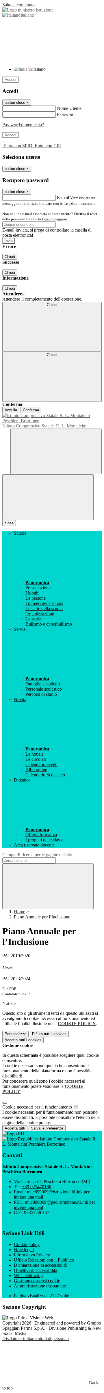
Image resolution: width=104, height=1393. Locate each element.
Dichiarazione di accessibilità (40, 1265)
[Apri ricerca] (56, 451)
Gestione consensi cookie (37, 1280)
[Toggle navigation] (48, 497)
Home (19, 911)
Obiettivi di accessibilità (35, 1270)
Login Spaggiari (54, 219)
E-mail (63, 197)
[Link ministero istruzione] (27, 9)
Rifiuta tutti (49, 1034)
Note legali (24, 1249)
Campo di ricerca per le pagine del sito (37, 854)
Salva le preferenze (47, 1128)
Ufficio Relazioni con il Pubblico (44, 1260)
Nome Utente (69, 108)
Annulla (11, 410)
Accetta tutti (23, 1040)
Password (66, 114)
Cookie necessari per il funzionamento (37, 1107)
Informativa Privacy (32, 1254)
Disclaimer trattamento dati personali (35, 1338)
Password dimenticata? (23, 124)
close (9, 523)
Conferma (31, 410)
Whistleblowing (28, 1275)
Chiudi (10, 257)
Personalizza (15, 1034)
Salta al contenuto (18, 4)
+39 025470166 (36, 1186)
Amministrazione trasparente (40, 1285)
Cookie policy (27, 1244)
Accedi (10, 79)
